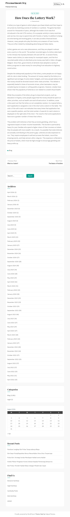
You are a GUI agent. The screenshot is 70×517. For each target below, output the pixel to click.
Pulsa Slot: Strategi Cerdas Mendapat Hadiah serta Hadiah (26, 457)
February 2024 (12, 290)
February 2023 (12, 339)
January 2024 (11, 294)
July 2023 (10, 319)
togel (9, 399)
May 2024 (10, 278)
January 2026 (11, 204)
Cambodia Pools (12, 491)
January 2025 (11, 245)
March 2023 (11, 335)
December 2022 (12, 347)
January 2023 (11, 343)
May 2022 (10, 376)
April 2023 (10, 331)
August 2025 (11, 221)
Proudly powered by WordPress (24, 514)
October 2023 (11, 306)
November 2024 (12, 253)
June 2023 (10, 323)
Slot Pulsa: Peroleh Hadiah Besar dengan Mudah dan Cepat (26, 466)
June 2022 (10, 372)
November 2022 (12, 351)
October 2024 (11, 257)
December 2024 (12, 249)
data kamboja (11, 496)
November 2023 (12, 302)
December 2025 (12, 209)
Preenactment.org (16, 2)
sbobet (9, 501)
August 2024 (11, 266)
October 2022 (11, 355)
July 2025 (10, 225)
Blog (10, 150)
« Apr (9, 434)
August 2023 (11, 314)
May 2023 (10, 327)
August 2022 (11, 363)
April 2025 (10, 233)
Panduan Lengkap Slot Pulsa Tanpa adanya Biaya (23, 449)
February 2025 (12, 241)
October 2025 (11, 213)
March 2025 (11, 237)
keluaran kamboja (13, 481)
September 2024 (12, 262)
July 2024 (10, 270)
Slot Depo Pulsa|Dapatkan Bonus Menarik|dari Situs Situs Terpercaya (29, 453)
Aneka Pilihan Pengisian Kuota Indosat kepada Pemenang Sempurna (29, 462)
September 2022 (12, 359)
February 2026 (12, 200)
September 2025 (12, 217)
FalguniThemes (50, 514)
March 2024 (11, 286)
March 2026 (11, 196)
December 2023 (12, 298)
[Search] (63, 4)
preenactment (35, 21)
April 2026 (10, 192)
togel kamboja (12, 486)
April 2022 (10, 380)
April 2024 (10, 282)
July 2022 (10, 367)
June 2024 (10, 274)
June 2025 (10, 229)
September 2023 (12, 310)
